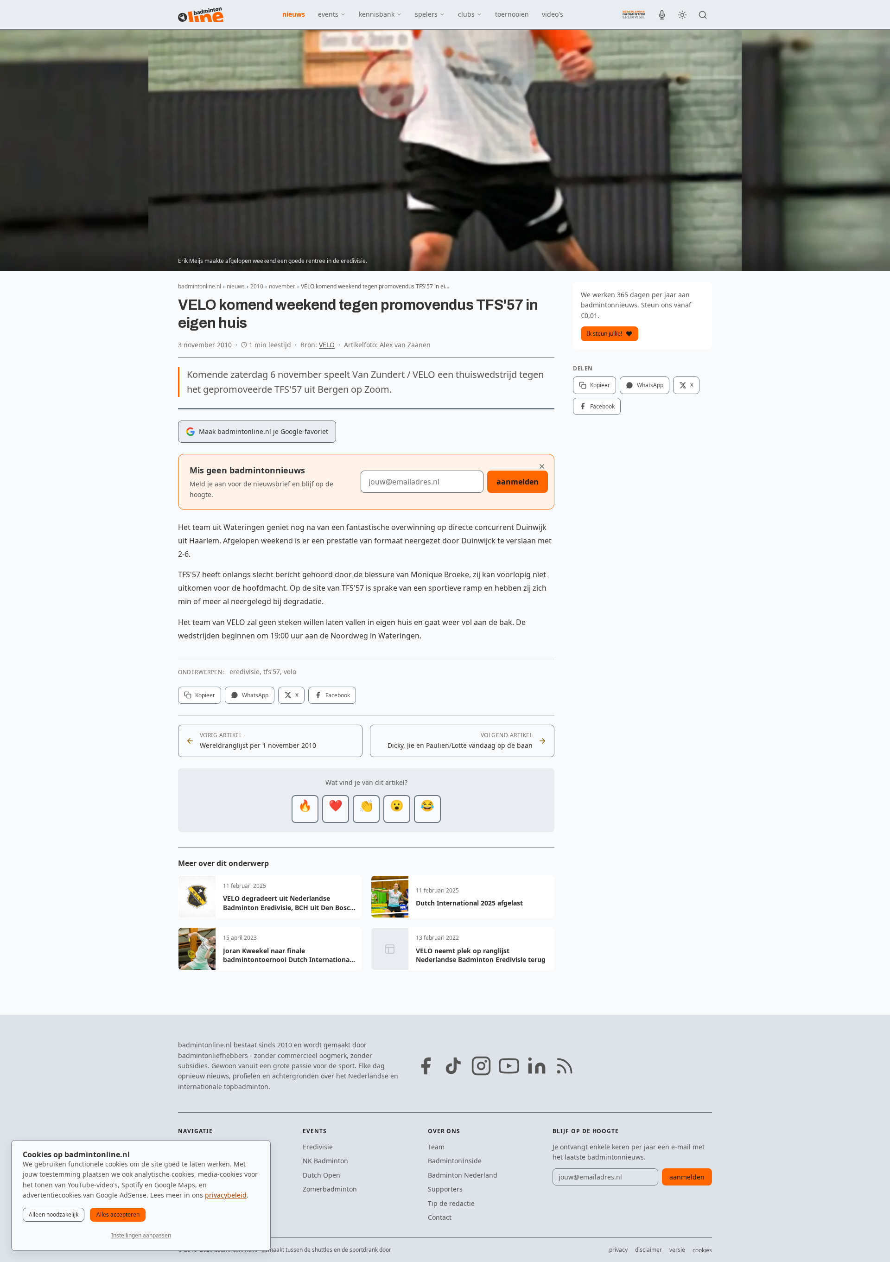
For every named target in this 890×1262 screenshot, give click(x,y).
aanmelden (517, 482)
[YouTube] (509, 1066)
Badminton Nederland (462, 1175)
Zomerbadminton (330, 1189)
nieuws (293, 14)
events (328, 14)
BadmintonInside (455, 1160)
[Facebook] (425, 1066)
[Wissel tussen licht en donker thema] (682, 15)
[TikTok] (453, 1066)
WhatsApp (255, 695)
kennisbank (376, 14)
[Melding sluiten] (541, 466)
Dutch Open (321, 1175)
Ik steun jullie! (604, 334)
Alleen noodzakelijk (53, 1214)
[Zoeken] (702, 15)
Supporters (445, 1189)
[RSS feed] (564, 1066)
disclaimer (648, 1250)
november (282, 286)
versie (677, 1250)
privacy (618, 1250)
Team (436, 1146)
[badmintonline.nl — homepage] (200, 14)
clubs (466, 14)
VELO (327, 344)
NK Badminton (325, 1160)
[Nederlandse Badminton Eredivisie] (633, 14)
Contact (439, 1217)
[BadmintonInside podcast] (662, 15)
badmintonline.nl (199, 286)
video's (552, 14)
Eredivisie (318, 1146)
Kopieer (205, 695)
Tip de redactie (451, 1203)
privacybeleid (226, 1195)
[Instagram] (481, 1066)
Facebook (337, 695)
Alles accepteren (118, 1214)
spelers (426, 14)
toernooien (512, 14)
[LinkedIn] (537, 1066)
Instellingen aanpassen (141, 1235)
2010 (256, 286)
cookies (702, 1250)
